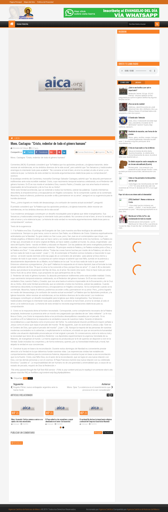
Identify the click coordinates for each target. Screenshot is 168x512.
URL (110, 152)
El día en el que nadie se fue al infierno (141, 147)
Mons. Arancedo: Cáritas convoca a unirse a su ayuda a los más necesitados (27, 420)
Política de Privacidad (45, 2)
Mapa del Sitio (29, 2)
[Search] (157, 24)
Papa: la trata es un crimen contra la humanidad (135, 194)
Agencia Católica (106, 509)
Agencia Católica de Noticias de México (25, 509)
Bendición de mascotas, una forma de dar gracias (142, 132)
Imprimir (101, 152)
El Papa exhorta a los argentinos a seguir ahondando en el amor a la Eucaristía (59, 420)
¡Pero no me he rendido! (136, 103)
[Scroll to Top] (164, 508)
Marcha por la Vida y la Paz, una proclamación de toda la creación (139, 217)
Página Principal (16, 2)
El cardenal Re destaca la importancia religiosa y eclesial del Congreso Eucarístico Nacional (96, 420)
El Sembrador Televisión (136, 117)
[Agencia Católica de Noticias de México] (12, 24)
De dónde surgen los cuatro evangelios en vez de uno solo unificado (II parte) (142, 162)
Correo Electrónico (85, 152)
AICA (25, 378)
